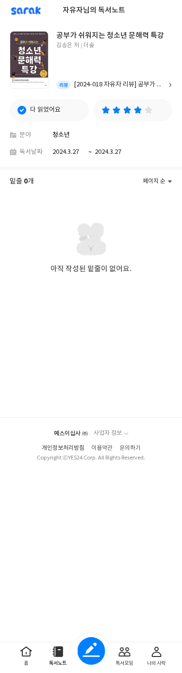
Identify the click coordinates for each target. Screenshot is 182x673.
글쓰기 (91, 651)
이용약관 (102, 448)
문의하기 (130, 448)
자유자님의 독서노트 (94, 10)
